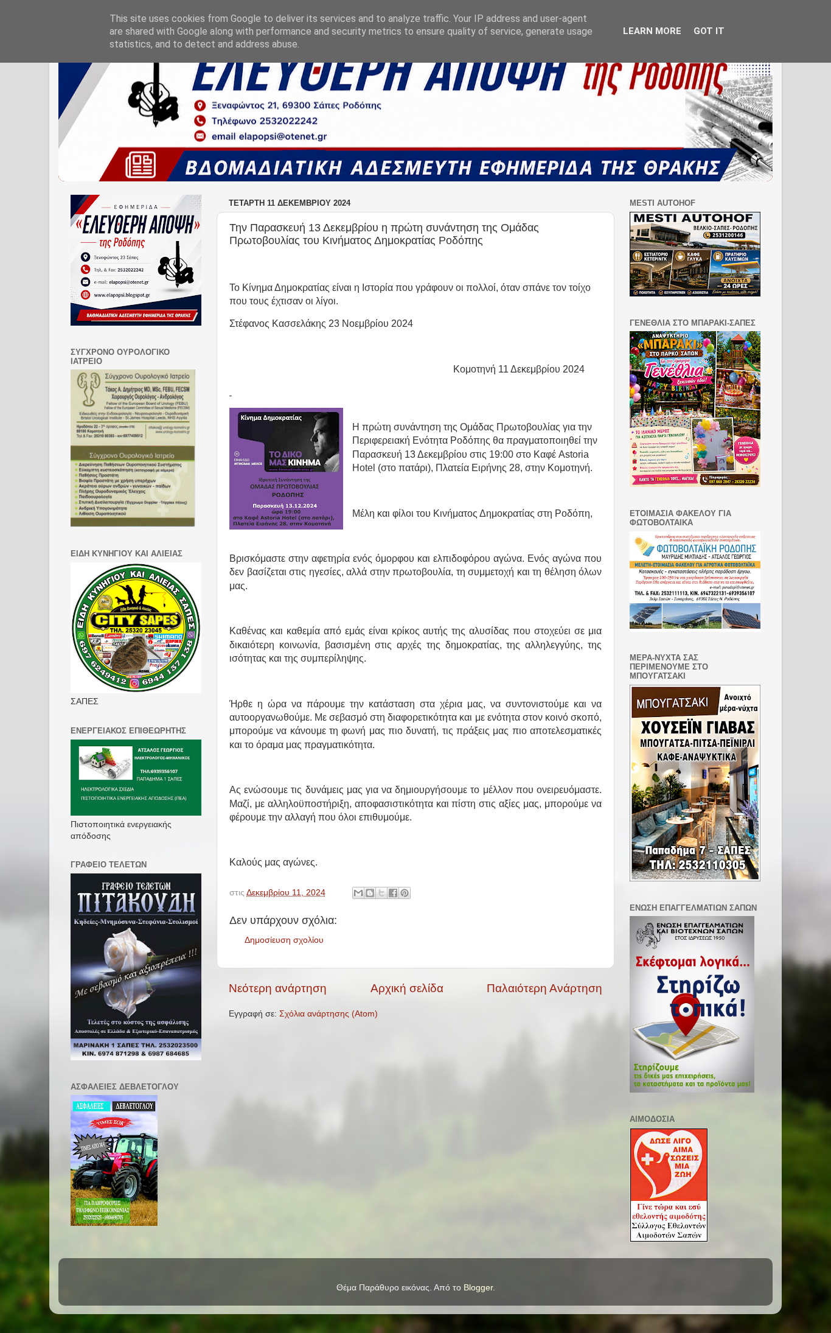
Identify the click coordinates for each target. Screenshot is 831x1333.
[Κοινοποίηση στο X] (381, 893)
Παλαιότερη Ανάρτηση (544, 988)
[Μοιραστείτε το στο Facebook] (393, 893)
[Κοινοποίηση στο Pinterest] (404, 893)
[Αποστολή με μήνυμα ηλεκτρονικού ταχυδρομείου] (358, 893)
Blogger (478, 1287)
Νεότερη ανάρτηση (278, 988)
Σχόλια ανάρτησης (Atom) (328, 1013)
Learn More (652, 31)
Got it (709, 31)
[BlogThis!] (370, 893)
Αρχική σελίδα (406, 988)
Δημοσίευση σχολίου (284, 940)
